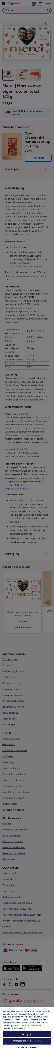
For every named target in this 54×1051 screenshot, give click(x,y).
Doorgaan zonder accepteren (26, 1041)
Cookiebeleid (18, 1028)
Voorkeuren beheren (27, 1047)
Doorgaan (27, 1034)
